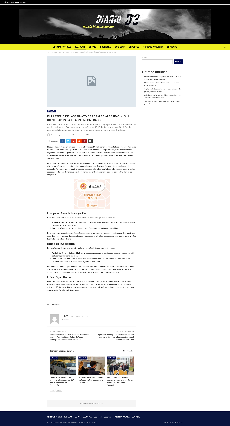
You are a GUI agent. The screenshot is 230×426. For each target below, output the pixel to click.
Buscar (144, 57)
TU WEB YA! (179, 422)
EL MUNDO (172, 47)
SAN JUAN (80, 47)
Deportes (134, 47)
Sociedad (120, 47)
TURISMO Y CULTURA (153, 47)
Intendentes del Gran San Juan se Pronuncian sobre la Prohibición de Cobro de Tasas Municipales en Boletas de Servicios (69, 337)
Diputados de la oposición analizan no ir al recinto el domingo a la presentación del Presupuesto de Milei (116, 337)
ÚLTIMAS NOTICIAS (62, 47)
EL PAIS (92, 47)
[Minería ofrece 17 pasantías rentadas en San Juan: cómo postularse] (91, 365)
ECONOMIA (105, 47)
